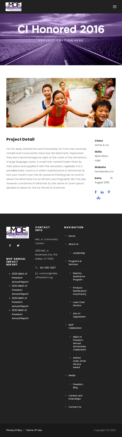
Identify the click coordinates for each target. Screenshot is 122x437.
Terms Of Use (34, 430)
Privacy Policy (14, 430)
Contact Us (75, 407)
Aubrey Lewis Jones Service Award (79, 362)
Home (72, 236)
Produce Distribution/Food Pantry (80, 291)
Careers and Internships (75, 397)
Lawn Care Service (79, 304)
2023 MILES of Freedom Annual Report (20, 302)
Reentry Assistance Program (79, 276)
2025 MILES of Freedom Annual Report (20, 277)
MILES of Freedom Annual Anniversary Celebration (79, 343)
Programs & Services (75, 263)
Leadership (79, 253)
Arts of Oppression (79, 315)
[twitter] (18, 245)
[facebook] (10, 245)
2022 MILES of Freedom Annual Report (20, 314)
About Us (73, 244)
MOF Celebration (75, 326)
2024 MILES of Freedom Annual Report (20, 290)
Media (72, 375)
